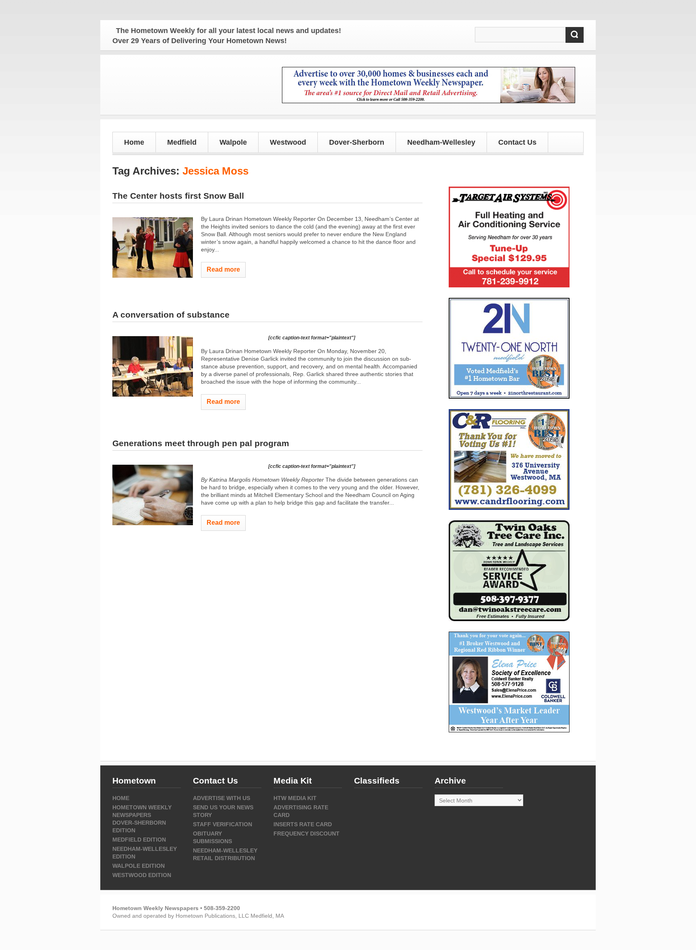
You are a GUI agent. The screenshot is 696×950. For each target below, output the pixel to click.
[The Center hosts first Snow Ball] (152, 247)
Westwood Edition (141, 875)
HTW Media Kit (295, 798)
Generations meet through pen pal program (200, 443)
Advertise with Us (221, 798)
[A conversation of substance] (152, 366)
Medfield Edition (139, 839)
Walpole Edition (138, 866)
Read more (223, 269)
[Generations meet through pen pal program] (152, 495)
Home (134, 142)
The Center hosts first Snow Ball (178, 195)
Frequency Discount (306, 833)
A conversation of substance (171, 314)
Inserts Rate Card (302, 824)
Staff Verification (222, 824)
